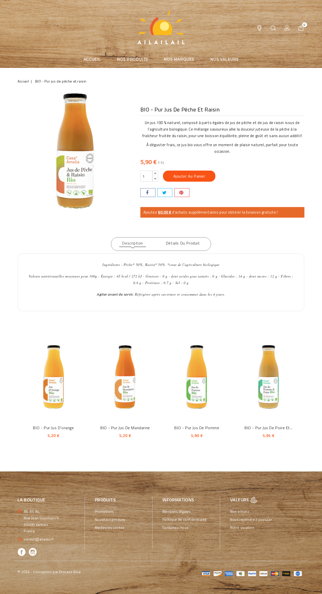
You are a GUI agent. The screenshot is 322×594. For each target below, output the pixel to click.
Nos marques (179, 59)
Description (132, 243)
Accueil (92, 59)
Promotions (104, 511)
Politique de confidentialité (185, 519)
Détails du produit (183, 243)
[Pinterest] (182, 192)
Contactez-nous (175, 527)
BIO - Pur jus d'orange (53, 428)
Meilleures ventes (110, 527)
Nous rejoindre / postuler (251, 519)
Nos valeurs (224, 59)
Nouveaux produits (110, 519)
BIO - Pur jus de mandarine (125, 428)
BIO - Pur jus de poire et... (269, 428)
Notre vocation (242, 527)
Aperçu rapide (47, 376)
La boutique (31, 499)
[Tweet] (164, 192)
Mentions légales (177, 511)
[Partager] (148, 192)
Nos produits (132, 59)
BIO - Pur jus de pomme (196, 428)
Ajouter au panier (189, 176)
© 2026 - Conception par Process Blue (49, 571)
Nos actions (240, 511)
